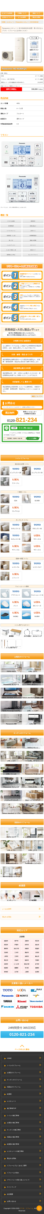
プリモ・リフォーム (26, 1208)
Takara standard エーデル (11, 813)
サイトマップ (11, 1187)
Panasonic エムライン (33, 863)
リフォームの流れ (13, 1173)
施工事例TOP (11, 1108)
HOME (9, 1058)
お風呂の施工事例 (13, 1122)
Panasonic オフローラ (11, 684)
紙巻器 (11, 636)
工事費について (21, 13)
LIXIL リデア (32, 671)
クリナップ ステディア (32, 800)
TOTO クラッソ (32, 748)
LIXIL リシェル (11, 774)
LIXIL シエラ (11, 761)
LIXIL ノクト (32, 761)
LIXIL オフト (11, 850)
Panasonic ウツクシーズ (11, 876)
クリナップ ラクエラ (11, 800)
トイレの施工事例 (13, 1115)
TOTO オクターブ (33, 837)
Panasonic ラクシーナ (11, 787)
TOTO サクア (11, 837)
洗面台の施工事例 (13, 1137)
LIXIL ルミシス (11, 863)
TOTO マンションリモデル (11, 711)
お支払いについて (7, 17)
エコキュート (11, 900)
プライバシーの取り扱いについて (18, 1180)
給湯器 (9, 1094)
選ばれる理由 (36, 17)
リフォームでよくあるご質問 (16, 1165)
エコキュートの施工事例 (15, 1151)
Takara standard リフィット (33, 813)
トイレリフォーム (22, 458)
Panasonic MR (11, 724)
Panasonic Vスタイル (32, 774)
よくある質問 (22, 17)
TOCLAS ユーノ (32, 684)
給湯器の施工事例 (13, 1144)
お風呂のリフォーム (22, 657)
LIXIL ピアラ (32, 850)
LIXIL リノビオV (32, 711)
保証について (36, 13)
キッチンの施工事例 (14, 1130)
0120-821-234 (22, 1034)
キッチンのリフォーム (22, 733)
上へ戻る (39, 1208)
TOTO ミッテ (11, 748)
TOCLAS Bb (32, 787)
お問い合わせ (11, 1201)
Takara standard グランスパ (11, 697)
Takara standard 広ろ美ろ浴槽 (32, 697)
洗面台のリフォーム (22, 822)
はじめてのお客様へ (7, 13)
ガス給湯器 (33, 900)
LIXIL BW (32, 724)
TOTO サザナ (11, 671)
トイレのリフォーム (14, 1065)
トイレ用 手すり (11, 647)
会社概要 (10, 1194)
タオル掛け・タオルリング (33, 636)
